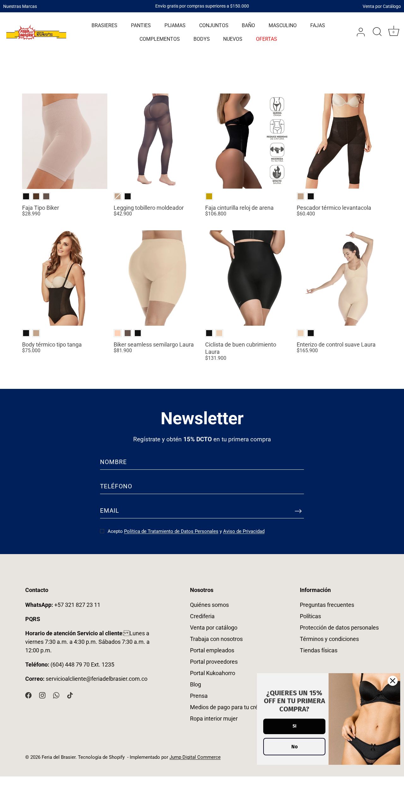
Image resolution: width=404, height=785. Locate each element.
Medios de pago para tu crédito (229, 707)
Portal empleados (212, 650)
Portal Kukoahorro (212, 673)
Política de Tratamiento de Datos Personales (171, 531)
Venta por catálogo (213, 627)
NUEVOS (232, 39)
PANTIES (141, 25)
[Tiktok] (70, 694)
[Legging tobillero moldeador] (156, 141)
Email (109, 510)
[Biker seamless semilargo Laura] (156, 278)
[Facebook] (28, 694)
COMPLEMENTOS (160, 39)
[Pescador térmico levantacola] (339, 141)
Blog (195, 684)
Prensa (199, 695)
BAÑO (248, 25)
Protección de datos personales (339, 627)
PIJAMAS (175, 25)
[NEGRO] (26, 196)
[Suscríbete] (298, 510)
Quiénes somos (209, 604)
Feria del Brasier (58, 757)
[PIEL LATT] (219, 333)
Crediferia (202, 616)
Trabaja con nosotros (216, 639)
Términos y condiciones (329, 639)
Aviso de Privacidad (243, 531)
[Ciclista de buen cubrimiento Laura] (247, 278)
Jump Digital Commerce (195, 757)
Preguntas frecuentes (327, 604)
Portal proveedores (214, 661)
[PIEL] (117, 333)
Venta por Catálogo (382, 6)
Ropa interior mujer (214, 718)
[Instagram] (42, 694)
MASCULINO (283, 25)
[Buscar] (377, 32)
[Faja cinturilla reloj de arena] (247, 141)
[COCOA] (36, 196)
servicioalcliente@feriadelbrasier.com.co (96, 678)
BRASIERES (104, 25)
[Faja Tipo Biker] (64, 141)
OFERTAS (266, 39)
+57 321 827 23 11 (62, 604)
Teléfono (116, 486)
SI (294, 726)
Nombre (113, 462)
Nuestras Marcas (20, 6)
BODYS (201, 39)
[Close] (392, 680)
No (294, 747)
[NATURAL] (117, 196)
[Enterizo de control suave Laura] (339, 278)
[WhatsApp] (56, 694)
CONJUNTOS (214, 25)
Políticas (310, 616)
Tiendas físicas (318, 650)
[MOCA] (46, 196)
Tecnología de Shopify (101, 757)
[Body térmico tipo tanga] (64, 278)
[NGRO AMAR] (209, 196)
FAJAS (317, 25)
